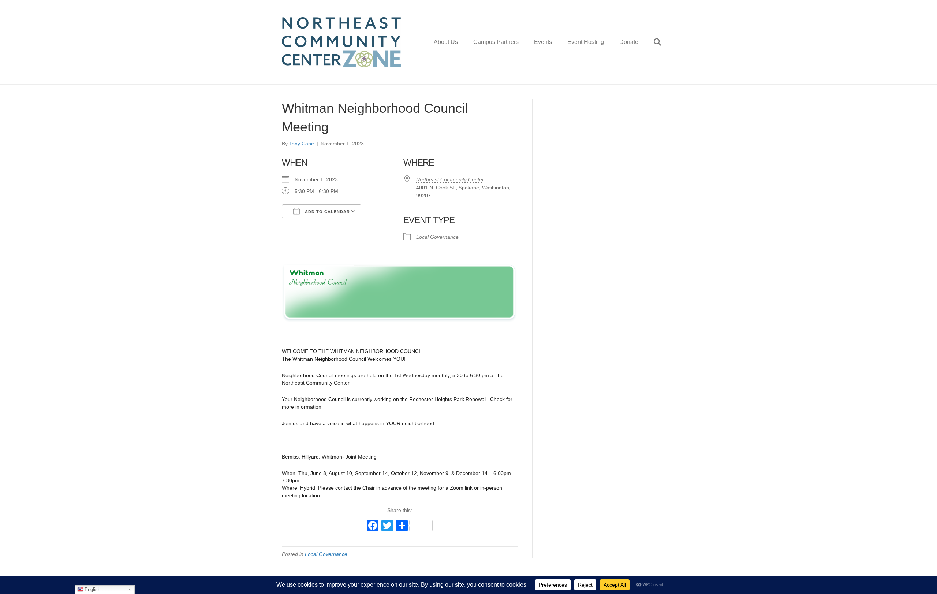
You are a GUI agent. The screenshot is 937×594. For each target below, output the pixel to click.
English (91, 589)
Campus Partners (496, 42)
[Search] (650, 42)
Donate (628, 42)
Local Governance (437, 237)
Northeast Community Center (450, 179)
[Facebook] (372, 526)
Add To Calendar (326, 211)
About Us (446, 42)
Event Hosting (585, 42)
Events (543, 42)
